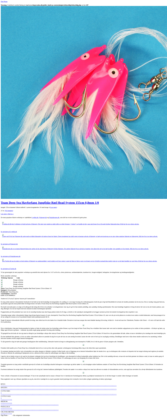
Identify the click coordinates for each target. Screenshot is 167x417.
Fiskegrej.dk (43, 217)
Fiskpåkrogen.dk (54, 217)
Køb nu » (11, 214)
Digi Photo (4, 1)
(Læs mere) (53, 207)
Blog (10, 415)
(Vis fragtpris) (9, 210)
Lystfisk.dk (35, 217)
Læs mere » (4, 214)
